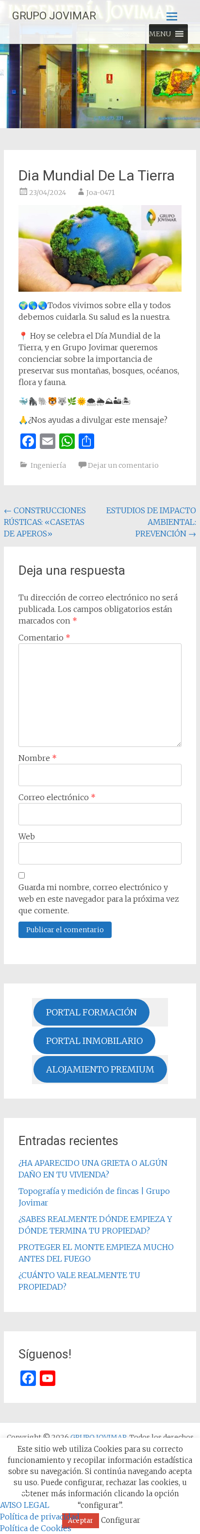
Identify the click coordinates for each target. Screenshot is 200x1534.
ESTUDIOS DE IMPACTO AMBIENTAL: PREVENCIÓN (151, 522)
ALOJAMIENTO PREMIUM (100, 1069)
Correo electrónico (57, 797)
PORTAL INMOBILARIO (94, 1040)
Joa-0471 (100, 192)
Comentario (44, 637)
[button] (160, 34)
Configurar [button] (120, 1520)
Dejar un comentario (123, 465)
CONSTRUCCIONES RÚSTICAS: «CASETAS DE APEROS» (45, 522)
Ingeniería (48, 465)
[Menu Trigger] (23, 1493)
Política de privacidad (40, 1516)
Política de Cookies (35, 1528)
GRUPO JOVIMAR (54, 16)
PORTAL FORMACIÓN (91, 1012)
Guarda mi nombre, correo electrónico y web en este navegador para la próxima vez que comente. (98, 898)
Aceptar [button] (80, 1521)
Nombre (37, 758)
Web (26, 836)
